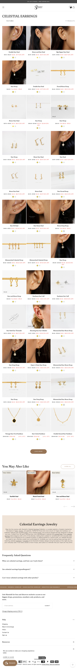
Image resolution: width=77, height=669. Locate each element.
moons (21, 531)
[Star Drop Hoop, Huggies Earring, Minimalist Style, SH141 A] (14, 351)
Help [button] (4, 620)
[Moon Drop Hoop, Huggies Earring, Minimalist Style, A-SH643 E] (63, 212)
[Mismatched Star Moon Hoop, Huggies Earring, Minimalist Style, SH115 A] (63, 316)
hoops (39, 532)
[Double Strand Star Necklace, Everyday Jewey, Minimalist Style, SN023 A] (63, 420)
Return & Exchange (8, 627)
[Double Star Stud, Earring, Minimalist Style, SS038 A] (14, 38)
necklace (18, 541)
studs (26, 532)
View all (67, 466)
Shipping (5, 624)
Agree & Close (8, 657)
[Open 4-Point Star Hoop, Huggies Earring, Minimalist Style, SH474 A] (38, 351)
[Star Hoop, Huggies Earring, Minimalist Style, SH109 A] (14, 143)
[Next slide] (73, 506)
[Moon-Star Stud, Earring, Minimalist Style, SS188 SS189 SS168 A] (14, 107)
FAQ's (4, 629)
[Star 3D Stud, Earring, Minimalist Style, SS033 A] (14, 212)
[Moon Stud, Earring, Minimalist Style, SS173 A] (38, 177)
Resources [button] (6, 642)
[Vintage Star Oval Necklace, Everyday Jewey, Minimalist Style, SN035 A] (14, 420)
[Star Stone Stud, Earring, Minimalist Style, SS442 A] (38, 212)
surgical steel (58, 534)
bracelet (25, 541)
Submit (47, 605)
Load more (38, 451)
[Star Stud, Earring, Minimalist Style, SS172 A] (63, 143)
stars (16, 531)
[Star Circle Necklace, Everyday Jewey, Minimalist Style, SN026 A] (38, 420)
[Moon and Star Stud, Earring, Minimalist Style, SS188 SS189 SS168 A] (38, 38)
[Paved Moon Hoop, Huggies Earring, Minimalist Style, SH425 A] (63, 72)
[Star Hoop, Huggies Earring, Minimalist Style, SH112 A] (38, 107)
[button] (3, 7)
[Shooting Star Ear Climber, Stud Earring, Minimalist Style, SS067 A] (38, 316)
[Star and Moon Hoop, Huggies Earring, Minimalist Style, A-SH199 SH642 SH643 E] (14, 282)
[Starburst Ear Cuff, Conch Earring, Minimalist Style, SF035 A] (63, 282)
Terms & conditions (55, 664)
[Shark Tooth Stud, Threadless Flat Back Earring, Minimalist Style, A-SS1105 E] (38, 482)
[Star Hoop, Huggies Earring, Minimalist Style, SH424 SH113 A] (14, 385)
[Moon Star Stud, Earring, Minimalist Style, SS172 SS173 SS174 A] (38, 143)
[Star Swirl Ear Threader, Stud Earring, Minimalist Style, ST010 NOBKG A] (14, 316)
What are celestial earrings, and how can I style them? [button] (22, 561)
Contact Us (5, 632)
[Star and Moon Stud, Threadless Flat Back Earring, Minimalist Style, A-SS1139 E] (63, 482)
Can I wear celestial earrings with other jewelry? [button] (20, 578)
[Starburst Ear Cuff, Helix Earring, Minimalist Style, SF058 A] (38, 282)
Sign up (4, 635)
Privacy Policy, (46, 664)
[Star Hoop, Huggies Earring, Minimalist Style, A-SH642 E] (14, 72)
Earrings (36, 529)
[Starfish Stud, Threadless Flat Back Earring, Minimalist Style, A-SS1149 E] (14, 482)
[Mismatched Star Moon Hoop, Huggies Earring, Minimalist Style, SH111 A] (63, 385)
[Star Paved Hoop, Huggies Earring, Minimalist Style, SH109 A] (63, 177)
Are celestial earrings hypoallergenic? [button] (16, 569)
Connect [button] (5, 649)
